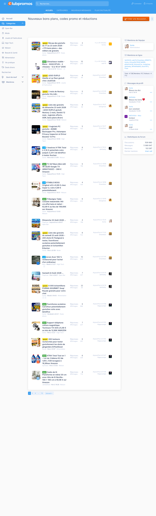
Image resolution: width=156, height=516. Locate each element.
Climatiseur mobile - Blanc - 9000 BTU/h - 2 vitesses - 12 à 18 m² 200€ (54, 64)
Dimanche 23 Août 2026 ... (54, 220)
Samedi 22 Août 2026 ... (52, 273)
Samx (44, 174)
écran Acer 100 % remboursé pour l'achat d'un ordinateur (52, 259)
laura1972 (145, 66)
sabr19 (44, 69)
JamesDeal (46, 384)
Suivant (48, 393)
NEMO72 (148, 60)
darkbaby (103, 149)
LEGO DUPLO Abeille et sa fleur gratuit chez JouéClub (53, 78)
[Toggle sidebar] (152, 19)
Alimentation (62, 295)
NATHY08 (132, 115)
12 (42, 393)
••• (151, 92)
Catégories (62, 10)
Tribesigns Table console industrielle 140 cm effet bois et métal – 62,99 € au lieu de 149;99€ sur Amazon (54, 204)
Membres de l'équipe (136, 40)
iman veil (148, 151)
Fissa (126, 68)
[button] (4, 4)
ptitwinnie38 (129, 64)
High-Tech (60, 264)
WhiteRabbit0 (136, 66)
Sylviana (45, 365)
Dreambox (102, 77)
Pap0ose (45, 222)
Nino (43, 264)
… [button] (38, 393)
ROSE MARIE (140, 62)
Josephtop (146, 64)
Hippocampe (101, 306)
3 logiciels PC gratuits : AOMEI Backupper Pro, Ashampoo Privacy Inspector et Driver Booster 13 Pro (54, 131)
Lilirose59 (132, 62)
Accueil (49, 10)
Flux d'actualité (103, 10)
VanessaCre (138, 64)
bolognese (102, 106)
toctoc (104, 45)
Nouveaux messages (81, 10)
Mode (59, 250)
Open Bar (45, 224)
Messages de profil (135, 83)
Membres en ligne (134, 55)
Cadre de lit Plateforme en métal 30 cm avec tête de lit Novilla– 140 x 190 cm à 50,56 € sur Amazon (54, 377)
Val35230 (128, 60)
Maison (59, 69)
